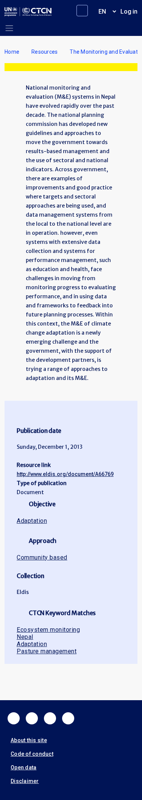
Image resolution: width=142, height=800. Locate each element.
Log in (128, 11)
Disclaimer (25, 781)
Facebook (13, 718)
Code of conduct (32, 754)
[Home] (28, 12)
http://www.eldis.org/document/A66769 (65, 474)
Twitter (31, 718)
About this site (29, 740)
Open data (23, 767)
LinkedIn (50, 718)
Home (12, 52)
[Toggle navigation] (9, 28)
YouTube (68, 718)
